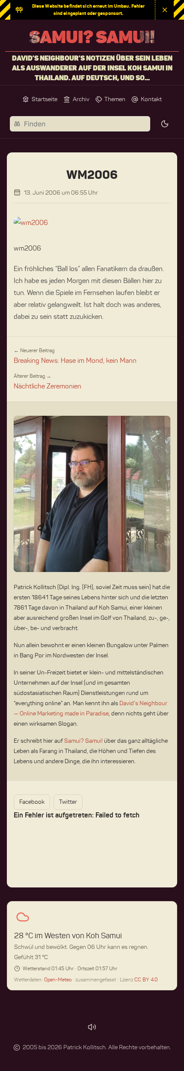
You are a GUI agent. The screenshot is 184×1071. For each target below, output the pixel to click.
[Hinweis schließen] (164, 10)
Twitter (68, 801)
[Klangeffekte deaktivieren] (92, 1027)
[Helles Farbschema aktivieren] (164, 123)
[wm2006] (92, 223)
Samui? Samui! (83, 740)
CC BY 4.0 (146, 979)
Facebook (32, 801)
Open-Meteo (58, 979)
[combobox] (80, 123)
